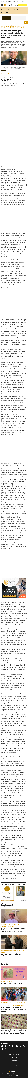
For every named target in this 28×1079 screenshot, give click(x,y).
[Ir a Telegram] (2, 1049)
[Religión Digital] (11, 5)
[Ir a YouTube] (17, 1046)
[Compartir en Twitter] (5, 80)
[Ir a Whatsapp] (24, 1046)
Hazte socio (14, 1066)
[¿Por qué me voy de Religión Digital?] (14, 893)
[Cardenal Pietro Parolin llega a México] (14, 942)
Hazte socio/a (22, 5)
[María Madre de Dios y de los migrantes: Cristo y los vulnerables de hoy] (14, 994)
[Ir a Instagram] (10, 1046)
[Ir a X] (6, 1046)
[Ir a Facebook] (2, 1046)
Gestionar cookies (14, 1075)
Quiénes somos (14, 1054)
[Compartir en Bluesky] (8, 80)
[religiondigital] (14, 1071)
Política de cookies (14, 1063)
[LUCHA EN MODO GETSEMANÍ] (14, 973)
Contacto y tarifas (14, 1057)
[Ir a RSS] (6, 1049)
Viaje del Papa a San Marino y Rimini (18, 18)
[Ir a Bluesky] (21, 1046)
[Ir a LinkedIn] (13, 1046)
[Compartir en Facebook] (2, 80)
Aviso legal (14, 1060)
